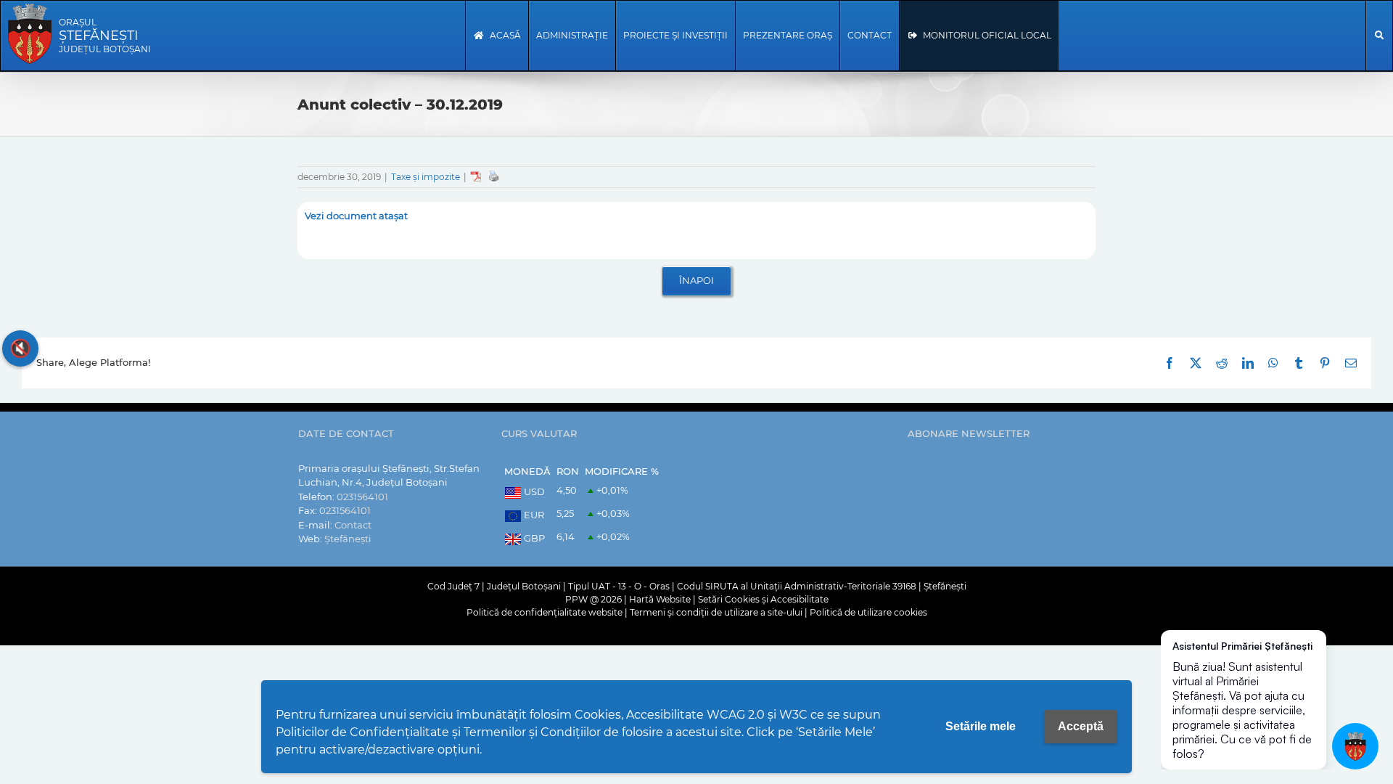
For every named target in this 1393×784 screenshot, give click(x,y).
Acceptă (1081, 726)
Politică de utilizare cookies (868, 612)
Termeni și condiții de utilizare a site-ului (716, 612)
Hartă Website (660, 599)
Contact (352, 525)
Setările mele (980, 726)
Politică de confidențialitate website (544, 612)
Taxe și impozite (425, 176)
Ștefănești (347, 538)
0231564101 (362, 496)
